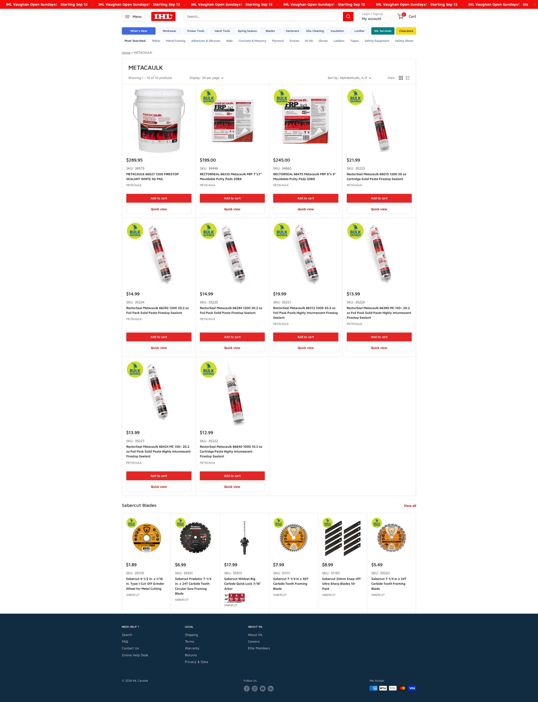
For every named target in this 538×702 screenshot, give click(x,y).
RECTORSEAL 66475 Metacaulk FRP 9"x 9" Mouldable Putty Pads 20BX (304, 176)
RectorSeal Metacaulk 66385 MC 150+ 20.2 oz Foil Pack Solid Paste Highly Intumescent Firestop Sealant (379, 313)
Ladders (339, 40)
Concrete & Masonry (252, 40)
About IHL (255, 635)
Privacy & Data (196, 662)
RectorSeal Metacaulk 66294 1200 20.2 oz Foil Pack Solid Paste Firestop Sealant (231, 310)
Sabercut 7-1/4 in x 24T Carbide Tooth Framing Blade (388, 583)
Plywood (278, 40)
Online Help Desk (135, 655)
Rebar (156, 40)
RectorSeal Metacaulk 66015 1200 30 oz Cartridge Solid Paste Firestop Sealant (376, 176)
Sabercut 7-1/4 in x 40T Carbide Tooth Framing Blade (291, 583)
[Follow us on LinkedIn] (271, 689)
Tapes (354, 40)
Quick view (159, 209)
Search (127, 635)
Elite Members (259, 648)
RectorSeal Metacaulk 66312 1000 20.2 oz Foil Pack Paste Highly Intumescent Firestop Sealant (305, 313)
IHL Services (383, 31)
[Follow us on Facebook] (247, 689)
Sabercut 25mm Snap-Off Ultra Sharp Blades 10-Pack (341, 583)
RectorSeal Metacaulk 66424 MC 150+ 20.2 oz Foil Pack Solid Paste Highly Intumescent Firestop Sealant (158, 451)
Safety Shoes (404, 40)
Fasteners (292, 31)
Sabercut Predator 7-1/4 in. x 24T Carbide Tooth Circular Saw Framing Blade (193, 586)
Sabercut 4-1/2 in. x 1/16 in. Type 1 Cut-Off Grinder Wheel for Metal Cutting (145, 583)
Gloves (323, 40)
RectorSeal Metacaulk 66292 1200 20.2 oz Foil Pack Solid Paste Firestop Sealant (157, 310)
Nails (229, 40)
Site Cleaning (315, 31)
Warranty (192, 648)
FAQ (125, 641)
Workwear (169, 31)
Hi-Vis (309, 40)
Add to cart (158, 198)
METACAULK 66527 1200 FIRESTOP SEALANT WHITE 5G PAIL (152, 176)
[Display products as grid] (401, 78)
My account (371, 19)
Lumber (360, 31)
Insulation (337, 31)
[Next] (416, 562)
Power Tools (195, 31)
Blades (270, 31)
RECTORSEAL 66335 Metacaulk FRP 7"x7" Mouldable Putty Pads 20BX (231, 176)
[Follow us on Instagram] (255, 689)
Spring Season (247, 31)
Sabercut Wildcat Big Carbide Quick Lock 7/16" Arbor (242, 583)
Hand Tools (222, 31)
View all (410, 506)
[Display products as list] (408, 78)
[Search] (348, 16)
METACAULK (134, 185)
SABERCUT (133, 594)
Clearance (406, 31)
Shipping (191, 635)
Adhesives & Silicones (205, 40)
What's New (138, 31)
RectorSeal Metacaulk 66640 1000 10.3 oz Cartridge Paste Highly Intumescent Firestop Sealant (231, 451)
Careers (254, 641)
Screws (294, 40)
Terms (189, 641)
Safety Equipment (377, 40)
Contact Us (130, 648)
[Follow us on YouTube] (263, 689)
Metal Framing (175, 40)
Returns (191, 655)
